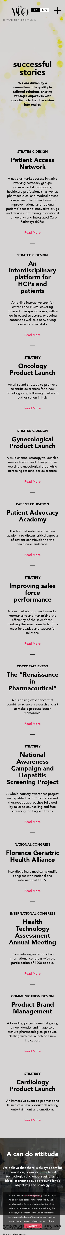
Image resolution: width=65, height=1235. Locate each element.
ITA (35, 9)
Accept (33, 1226)
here (51, 1221)
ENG (44, 9)
